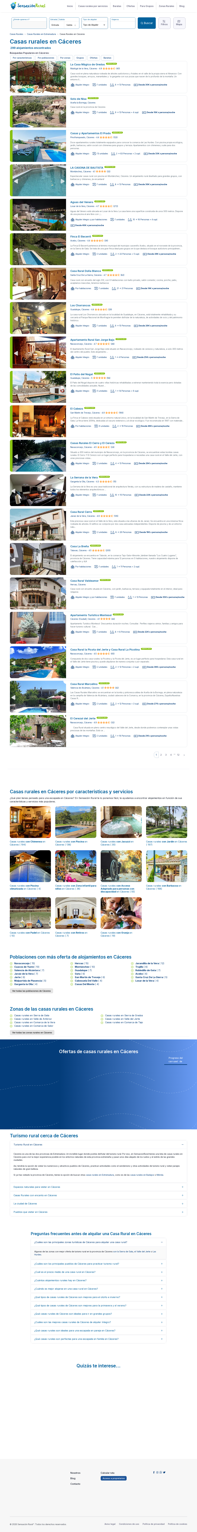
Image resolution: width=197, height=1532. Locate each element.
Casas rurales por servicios (93, 6)
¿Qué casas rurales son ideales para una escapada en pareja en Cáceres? (74, 1330)
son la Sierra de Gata (123, 1251)
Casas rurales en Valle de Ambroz (33, 1018)
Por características (22, 58)
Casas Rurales (16, 34)
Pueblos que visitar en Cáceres (30, 1212)
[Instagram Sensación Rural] (157, 1472)
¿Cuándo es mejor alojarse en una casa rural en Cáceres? (66, 1288)
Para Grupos (146, 6)
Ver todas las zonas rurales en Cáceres (32, 1032)
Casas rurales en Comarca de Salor (33, 1025)
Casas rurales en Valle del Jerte (122, 1018)
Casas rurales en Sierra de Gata (31, 1015)
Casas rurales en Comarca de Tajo (123, 1022)
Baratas (117, 6)
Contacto (75, 1483)
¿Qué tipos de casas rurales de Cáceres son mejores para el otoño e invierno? (77, 1297)
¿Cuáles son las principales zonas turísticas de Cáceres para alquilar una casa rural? (80, 1242)
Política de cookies (177, 1524)
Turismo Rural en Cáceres (28, 1144)
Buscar (148, 23)
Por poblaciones (46, 58)
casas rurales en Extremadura (100, 1175)
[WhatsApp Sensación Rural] (161, 1472)
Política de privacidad (154, 1524)
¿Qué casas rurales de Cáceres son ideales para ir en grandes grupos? (73, 1313)
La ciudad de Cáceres (25, 1203)
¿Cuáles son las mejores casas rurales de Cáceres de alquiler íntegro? (72, 1322)
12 (178, 754)
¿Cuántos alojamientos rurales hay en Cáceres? (60, 1280)
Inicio (70, 6)
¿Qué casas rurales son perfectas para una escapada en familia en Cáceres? (76, 1338)
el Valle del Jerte (142, 1251)
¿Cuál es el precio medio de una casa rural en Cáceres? (64, 1272)
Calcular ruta (107, 1472)
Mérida (160, 1175)
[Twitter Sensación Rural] (164, 1472)
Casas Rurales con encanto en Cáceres (35, 1195)
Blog (181, 6)
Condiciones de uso (129, 1524)
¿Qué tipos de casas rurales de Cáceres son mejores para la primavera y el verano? (80, 1305)
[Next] (184, 755)
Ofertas (130, 6)
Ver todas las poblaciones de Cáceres (31, 991)
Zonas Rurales (166, 6)
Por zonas (65, 58)
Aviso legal (110, 1524)
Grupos (80, 58)
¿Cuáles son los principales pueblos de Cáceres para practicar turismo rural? (76, 1263)
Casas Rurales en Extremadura (41, 34)
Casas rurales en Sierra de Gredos (123, 1015)
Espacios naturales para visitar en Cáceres (37, 1186)
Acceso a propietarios (114, 1478)
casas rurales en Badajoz (142, 1175)
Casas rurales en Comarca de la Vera (34, 1022)
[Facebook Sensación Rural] (154, 1472)
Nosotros (75, 1472)
